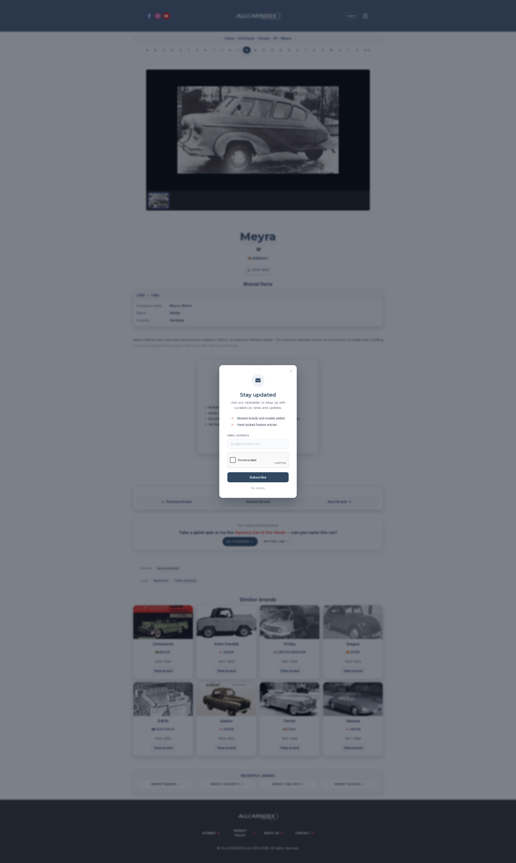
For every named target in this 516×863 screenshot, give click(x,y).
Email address (238, 435)
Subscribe (258, 477)
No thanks (258, 488)
